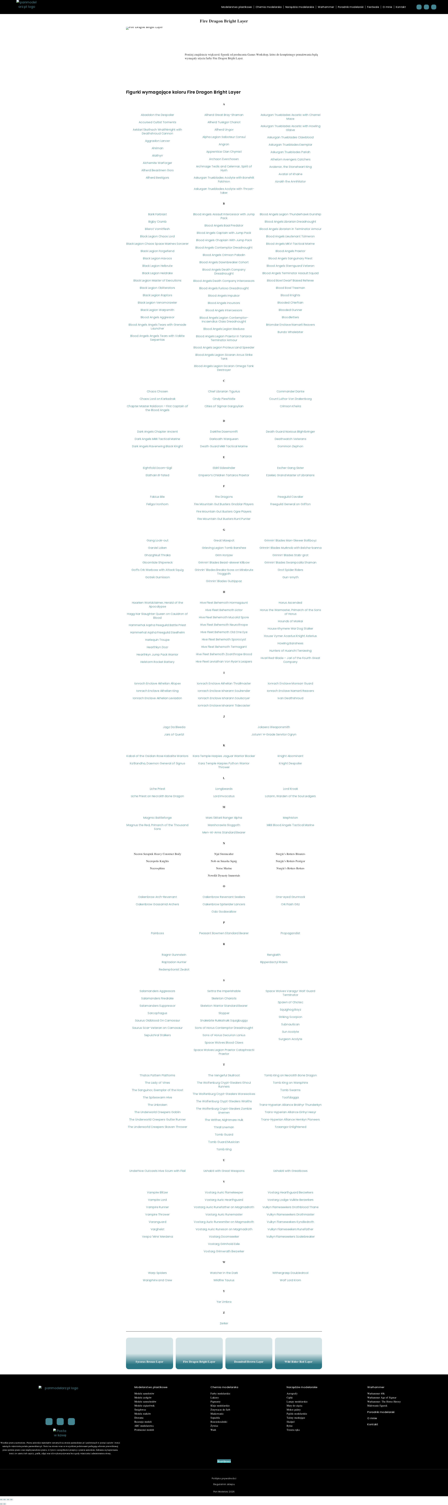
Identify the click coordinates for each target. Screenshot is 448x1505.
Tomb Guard (224, 1135)
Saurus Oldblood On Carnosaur (157, 1020)
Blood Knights (290, 295)
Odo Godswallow (224, 912)
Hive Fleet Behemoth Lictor (224, 610)
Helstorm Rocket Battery (157, 662)
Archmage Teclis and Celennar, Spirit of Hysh (224, 168)
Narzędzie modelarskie (302, 1387)
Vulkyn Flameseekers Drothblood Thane (290, 1207)
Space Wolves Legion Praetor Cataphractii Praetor (224, 1052)
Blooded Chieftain (290, 303)
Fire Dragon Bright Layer (199, 1362)
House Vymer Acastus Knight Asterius (290, 636)
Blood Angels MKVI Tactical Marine (290, 244)
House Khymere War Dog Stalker (290, 629)
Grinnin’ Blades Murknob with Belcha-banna (290, 548)
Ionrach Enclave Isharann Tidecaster (224, 706)
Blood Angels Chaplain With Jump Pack (224, 240)
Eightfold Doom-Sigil (157, 468)
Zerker (224, 1323)
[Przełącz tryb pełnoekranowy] (4, 1499)
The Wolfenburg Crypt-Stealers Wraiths (224, 1101)
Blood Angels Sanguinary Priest (290, 258)
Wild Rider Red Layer (298, 1362)
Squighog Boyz (290, 1010)
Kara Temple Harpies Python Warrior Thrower (224, 765)
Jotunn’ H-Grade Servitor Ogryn (273, 734)
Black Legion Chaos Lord (157, 236)
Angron (224, 144)
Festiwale (373, 7)
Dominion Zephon (290, 446)
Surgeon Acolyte (290, 1039)
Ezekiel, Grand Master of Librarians (290, 475)
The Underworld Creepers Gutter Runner (157, 1119)
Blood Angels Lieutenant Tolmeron (290, 236)
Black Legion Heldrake (157, 273)
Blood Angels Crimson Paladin (224, 255)
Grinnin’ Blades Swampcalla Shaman (290, 562)
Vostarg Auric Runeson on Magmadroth (224, 1229)
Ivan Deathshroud (290, 698)
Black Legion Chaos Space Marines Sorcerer (157, 244)
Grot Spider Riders (290, 570)
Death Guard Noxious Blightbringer (290, 432)
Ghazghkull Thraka (157, 555)
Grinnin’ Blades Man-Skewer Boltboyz (290, 540)
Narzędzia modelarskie (299, 7)
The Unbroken (157, 1105)
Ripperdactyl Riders (274, 962)
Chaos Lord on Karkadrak (157, 399)
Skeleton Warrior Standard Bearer (224, 1006)
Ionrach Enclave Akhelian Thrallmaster (224, 683)
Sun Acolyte (290, 1032)
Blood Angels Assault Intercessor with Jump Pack (224, 216)
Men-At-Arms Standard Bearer (224, 832)
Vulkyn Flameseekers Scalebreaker (290, 1237)
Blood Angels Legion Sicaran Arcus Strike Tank (224, 357)
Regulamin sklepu (224, 1484)
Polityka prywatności (224, 1478)
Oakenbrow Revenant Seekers (224, 897)
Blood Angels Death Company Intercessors (224, 281)
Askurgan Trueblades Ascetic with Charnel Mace (290, 117)
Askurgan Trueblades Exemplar (290, 145)
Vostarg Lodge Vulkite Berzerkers (290, 1200)
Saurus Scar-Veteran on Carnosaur (157, 1028)
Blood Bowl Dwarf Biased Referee (290, 280)
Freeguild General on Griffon (290, 504)
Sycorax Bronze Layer (149, 1362)
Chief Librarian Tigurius (224, 391)
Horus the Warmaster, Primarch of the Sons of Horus (290, 612)
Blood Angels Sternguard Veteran (290, 266)
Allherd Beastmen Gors (157, 170)
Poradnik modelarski (351, 7)
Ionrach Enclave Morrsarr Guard (290, 683)
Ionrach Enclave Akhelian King (157, 691)
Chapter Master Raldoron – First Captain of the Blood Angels (157, 408)
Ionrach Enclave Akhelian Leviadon (157, 698)
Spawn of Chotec (290, 1002)
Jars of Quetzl (174, 734)
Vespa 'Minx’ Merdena (157, 1237)
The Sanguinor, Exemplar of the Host (157, 1090)
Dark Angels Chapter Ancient (157, 432)
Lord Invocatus (224, 796)
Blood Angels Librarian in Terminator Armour (290, 229)
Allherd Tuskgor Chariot (224, 122)
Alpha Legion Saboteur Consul (224, 137)
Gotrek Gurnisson (157, 577)
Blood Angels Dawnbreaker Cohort (224, 262)
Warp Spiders (157, 1273)
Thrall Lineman (224, 1127)
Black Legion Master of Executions (157, 280)
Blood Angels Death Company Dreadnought (224, 272)
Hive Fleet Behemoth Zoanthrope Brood (224, 654)
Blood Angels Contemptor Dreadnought (224, 248)
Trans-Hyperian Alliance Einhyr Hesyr (290, 1112)
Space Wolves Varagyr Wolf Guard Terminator (290, 993)
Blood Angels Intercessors (224, 310)
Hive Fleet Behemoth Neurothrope (224, 625)
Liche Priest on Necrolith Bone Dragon (157, 796)
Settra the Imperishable (224, 991)
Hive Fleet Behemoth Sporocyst (224, 639)
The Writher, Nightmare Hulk (224, 1120)
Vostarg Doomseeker (224, 1237)
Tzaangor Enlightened (290, 1127)
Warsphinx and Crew (157, 1280)
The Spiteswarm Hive (157, 1097)
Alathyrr (157, 156)
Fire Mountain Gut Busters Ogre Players (224, 511)
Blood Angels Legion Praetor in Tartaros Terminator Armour (224, 338)
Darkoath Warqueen (224, 439)
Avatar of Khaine (290, 174)
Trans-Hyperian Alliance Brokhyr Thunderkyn (290, 1105)
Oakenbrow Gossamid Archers (157, 904)
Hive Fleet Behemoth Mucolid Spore (224, 617)
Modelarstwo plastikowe (236, 7)
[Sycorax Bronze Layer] (149, 1353)
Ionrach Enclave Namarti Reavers (290, 691)
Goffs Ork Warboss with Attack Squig (157, 570)
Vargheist (157, 1229)
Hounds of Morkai (290, 621)
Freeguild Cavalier (290, 497)
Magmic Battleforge (157, 818)
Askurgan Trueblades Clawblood (290, 137)
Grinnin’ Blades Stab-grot (290, 555)
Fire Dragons (224, 497)
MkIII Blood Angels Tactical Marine (290, 825)
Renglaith (274, 955)
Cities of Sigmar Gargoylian (224, 406)
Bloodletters (290, 317)
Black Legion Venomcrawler (157, 303)
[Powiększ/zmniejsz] (1, 1499)
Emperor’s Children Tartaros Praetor (224, 475)
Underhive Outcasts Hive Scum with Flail (158, 1171)
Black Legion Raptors (157, 295)
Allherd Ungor (224, 130)
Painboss (157, 933)
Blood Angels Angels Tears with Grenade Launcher (157, 327)
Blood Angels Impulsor (224, 296)
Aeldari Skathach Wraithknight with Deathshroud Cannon (157, 131)
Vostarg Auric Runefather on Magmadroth (224, 1207)
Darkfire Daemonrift (224, 432)
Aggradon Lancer (157, 141)
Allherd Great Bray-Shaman (223, 115)
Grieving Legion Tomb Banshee (224, 548)
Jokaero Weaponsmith (274, 727)
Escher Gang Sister (290, 468)
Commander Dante (290, 391)
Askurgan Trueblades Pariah (290, 152)
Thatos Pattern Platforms (157, 1075)
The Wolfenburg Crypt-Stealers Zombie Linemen (224, 1111)
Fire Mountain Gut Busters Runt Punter (224, 519)
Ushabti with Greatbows (290, 1171)
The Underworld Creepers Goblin (157, 1112)
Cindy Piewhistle (224, 399)
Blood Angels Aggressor (157, 317)
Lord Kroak (290, 789)
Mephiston (290, 818)
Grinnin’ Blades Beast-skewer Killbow (224, 562)
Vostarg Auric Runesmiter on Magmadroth (224, 1222)
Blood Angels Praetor (290, 251)
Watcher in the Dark (224, 1273)
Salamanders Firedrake (157, 998)
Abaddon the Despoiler (157, 115)
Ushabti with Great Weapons (224, 1171)
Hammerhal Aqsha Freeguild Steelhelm (157, 632)
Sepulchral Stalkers (157, 1035)
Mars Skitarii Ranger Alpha (224, 818)
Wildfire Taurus (224, 1280)
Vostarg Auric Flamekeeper (224, 1192)
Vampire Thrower (157, 1214)
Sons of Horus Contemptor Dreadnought (224, 1028)
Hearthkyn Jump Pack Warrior (157, 655)
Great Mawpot (224, 540)
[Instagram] (426, 7)
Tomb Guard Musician (224, 1142)
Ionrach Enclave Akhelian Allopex (157, 683)
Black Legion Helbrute (157, 266)
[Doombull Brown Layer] (248, 1353)
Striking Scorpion (290, 1017)
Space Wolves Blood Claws (224, 1043)
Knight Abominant (290, 756)
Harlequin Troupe (157, 640)
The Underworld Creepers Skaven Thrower (157, 1127)
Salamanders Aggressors (157, 991)
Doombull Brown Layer (249, 1362)
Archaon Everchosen (224, 159)
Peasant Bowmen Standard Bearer (223, 933)
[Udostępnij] (8, 1499)
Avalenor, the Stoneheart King (290, 167)
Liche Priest (157, 789)
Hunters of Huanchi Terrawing (291, 651)
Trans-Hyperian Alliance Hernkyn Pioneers (290, 1119)
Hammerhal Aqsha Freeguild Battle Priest (157, 625)
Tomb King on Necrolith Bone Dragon (290, 1075)
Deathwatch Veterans (290, 439)
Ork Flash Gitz (290, 904)
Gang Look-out (157, 540)
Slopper (224, 1013)
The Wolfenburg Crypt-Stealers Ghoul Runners (224, 1085)
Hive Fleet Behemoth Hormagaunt (224, 603)
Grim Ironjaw (224, 555)
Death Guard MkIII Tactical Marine (224, 446)
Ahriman (157, 148)
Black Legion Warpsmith (157, 310)
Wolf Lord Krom (290, 1280)
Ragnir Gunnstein (174, 955)
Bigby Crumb (157, 222)
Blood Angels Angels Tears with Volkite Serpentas (157, 338)
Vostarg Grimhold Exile (224, 1244)
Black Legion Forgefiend (157, 251)
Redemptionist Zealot (174, 969)
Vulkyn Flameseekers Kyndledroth (290, 1222)
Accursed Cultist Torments (157, 122)
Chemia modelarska (269, 7)
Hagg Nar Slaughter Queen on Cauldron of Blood (157, 616)
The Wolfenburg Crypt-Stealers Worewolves (224, 1094)
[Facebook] (419, 7)
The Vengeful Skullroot (224, 1075)
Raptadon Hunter (174, 962)
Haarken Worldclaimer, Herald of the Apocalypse (157, 605)
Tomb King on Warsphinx (290, 1083)
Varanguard (157, 1222)
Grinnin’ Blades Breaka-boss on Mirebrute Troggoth (224, 572)
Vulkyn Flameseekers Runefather (290, 1229)
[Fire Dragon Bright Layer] (199, 1353)
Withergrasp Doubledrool (290, 1273)
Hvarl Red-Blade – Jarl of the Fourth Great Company (290, 660)
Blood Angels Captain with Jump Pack (224, 233)
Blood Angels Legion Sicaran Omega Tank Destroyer (224, 368)
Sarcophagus (157, 1013)
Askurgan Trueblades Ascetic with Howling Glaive (290, 128)
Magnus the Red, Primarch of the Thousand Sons (157, 827)
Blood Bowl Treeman (290, 288)
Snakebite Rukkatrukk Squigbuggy (224, 1020)
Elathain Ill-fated (157, 475)
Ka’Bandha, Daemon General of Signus (157, 763)
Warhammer (326, 7)
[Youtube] (433, 7)
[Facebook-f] (60, 1421)
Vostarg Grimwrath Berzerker (224, 1251)
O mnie (387, 7)
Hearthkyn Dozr (157, 647)
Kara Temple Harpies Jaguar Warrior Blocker (224, 756)
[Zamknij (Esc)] (11, 1499)
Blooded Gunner (290, 310)
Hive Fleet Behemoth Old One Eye (224, 632)
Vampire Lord (157, 1200)
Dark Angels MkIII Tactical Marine (157, 439)
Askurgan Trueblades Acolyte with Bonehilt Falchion (224, 180)
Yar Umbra (224, 1302)
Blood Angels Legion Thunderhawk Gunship (290, 214)
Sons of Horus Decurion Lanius (224, 1035)
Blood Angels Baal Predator (224, 225)
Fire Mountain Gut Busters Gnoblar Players (224, 504)
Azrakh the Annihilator (290, 181)
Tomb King (224, 1149)
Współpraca (224, 1461)
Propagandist (290, 933)
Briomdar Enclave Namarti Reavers (290, 325)
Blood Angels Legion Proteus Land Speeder (224, 347)
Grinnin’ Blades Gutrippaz (224, 581)
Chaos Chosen (157, 391)
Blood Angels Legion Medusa (224, 329)
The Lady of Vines (157, 1083)
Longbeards (224, 789)
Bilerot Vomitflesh (157, 229)
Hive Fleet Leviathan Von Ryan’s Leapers (224, 662)
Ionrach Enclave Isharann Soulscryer (224, 698)
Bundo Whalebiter (290, 332)
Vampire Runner (157, 1207)
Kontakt (401, 7)
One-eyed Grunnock (290, 897)
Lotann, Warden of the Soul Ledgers (290, 796)
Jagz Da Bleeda (174, 727)
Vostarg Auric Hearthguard (224, 1200)
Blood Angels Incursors (224, 303)
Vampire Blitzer (157, 1192)
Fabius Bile (157, 497)
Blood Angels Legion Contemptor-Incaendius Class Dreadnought (224, 320)
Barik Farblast (157, 214)
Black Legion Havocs (157, 258)
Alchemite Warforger (157, 163)
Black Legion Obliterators (157, 288)
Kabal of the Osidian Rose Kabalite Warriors (157, 756)
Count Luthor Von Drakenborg (290, 399)
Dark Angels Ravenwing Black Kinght (157, 446)
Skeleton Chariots (224, 998)
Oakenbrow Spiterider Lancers (224, 904)
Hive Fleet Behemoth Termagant (224, 647)
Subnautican (290, 1024)
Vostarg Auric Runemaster (224, 1214)
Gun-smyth (290, 577)
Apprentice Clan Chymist (224, 152)
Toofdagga (290, 1097)
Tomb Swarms (290, 1090)
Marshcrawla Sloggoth (224, 825)
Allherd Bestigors (157, 178)
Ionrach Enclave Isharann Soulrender (224, 691)
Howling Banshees (290, 643)
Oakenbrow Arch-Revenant (157, 897)
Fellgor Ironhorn (157, 504)
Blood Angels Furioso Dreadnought (224, 288)
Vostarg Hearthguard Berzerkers (290, 1192)
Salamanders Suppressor (158, 1006)
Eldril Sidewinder (224, 468)
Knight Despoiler (290, 763)
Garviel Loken (157, 548)
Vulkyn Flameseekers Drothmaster (290, 1214)
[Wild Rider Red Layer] (298, 1353)
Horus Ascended (290, 603)
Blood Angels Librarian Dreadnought (290, 222)
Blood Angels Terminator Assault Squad (290, 273)
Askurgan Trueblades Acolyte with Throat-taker (224, 191)
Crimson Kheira (290, 406)
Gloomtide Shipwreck (157, 562)
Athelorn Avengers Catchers (290, 159)
